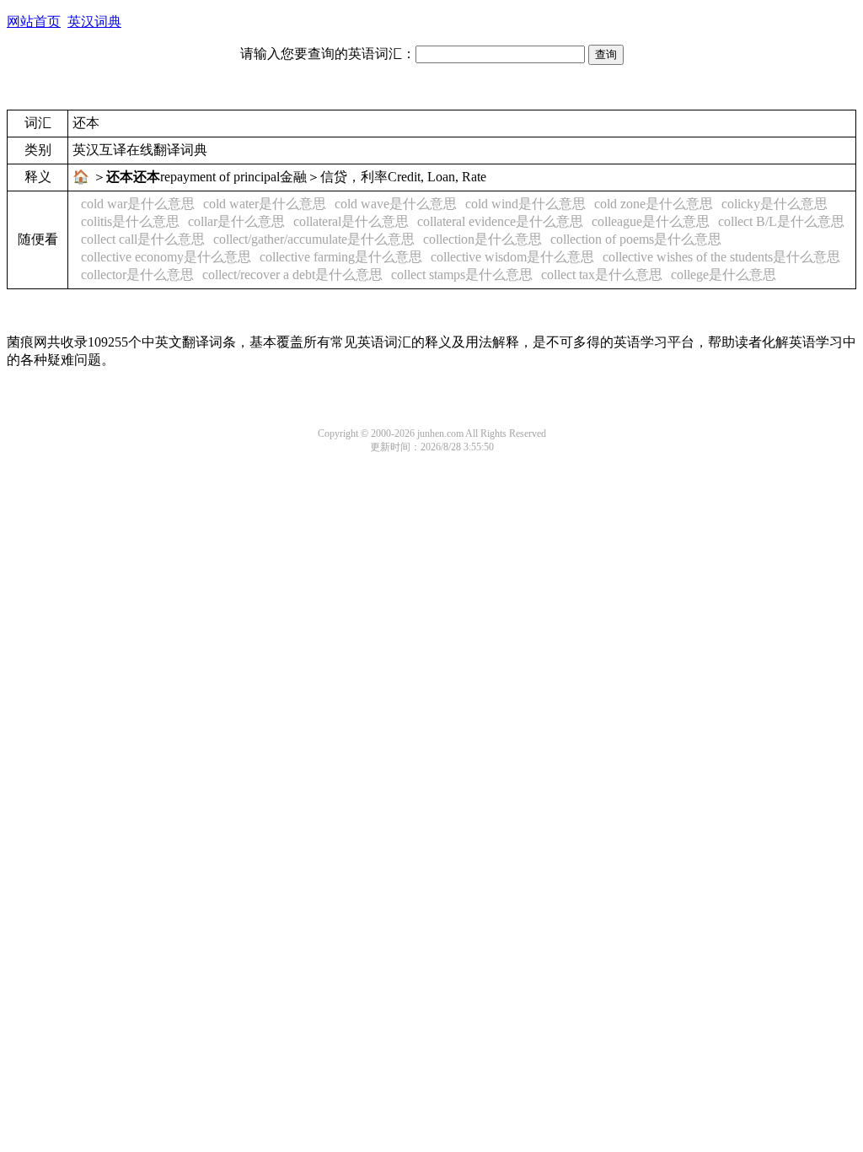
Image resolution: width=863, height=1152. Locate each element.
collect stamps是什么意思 (462, 274)
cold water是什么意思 (264, 203)
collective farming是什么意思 (341, 257)
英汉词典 (94, 21)
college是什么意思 (723, 274)
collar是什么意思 (236, 221)
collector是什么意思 (137, 274)
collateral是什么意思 (351, 221)
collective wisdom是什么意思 (512, 257)
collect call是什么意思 (143, 239)
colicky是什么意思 (774, 203)
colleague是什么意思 (651, 221)
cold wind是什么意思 (525, 203)
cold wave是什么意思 (396, 203)
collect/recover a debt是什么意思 (292, 274)
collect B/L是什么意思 (781, 221)
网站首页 (34, 21)
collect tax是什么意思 (601, 274)
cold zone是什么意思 (653, 203)
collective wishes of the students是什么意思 (721, 257)
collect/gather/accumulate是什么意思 (314, 239)
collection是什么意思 (482, 239)
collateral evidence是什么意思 (500, 221)
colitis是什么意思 (130, 221)
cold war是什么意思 (138, 203)
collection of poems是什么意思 (635, 239)
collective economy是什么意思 (166, 257)
